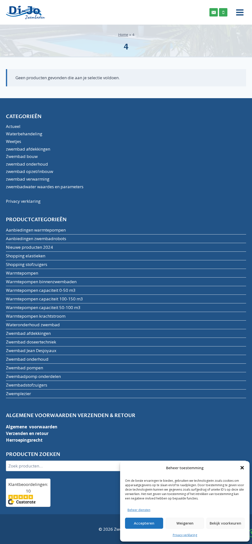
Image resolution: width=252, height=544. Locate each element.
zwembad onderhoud (27, 164)
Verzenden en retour (27, 433)
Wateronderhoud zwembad (33, 324)
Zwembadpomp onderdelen (33, 376)
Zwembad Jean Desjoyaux (31, 350)
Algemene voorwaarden (31, 427)
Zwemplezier (18, 393)
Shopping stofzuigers (26, 264)
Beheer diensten (138, 510)
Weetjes (13, 141)
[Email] (213, 12)
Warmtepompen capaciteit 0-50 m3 (41, 290)
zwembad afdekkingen (28, 149)
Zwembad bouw (22, 156)
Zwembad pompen (24, 368)
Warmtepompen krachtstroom (35, 316)
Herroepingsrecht (24, 440)
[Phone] (223, 12)
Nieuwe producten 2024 (29, 247)
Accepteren (144, 523)
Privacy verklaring (185, 535)
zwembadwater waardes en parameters (44, 186)
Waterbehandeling (24, 134)
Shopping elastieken (25, 256)
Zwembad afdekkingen (28, 333)
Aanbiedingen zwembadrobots (36, 238)
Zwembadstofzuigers (26, 385)
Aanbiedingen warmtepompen (36, 230)
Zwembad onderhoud (27, 359)
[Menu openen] (238, 12)
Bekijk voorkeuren (225, 523)
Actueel (13, 126)
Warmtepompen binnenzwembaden (41, 281)
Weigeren (184, 523)
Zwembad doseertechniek (31, 342)
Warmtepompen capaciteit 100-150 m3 (44, 299)
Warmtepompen (22, 273)
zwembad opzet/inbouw (29, 171)
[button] (242, 467)
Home (123, 34)
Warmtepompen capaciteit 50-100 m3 (43, 307)
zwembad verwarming (27, 179)
